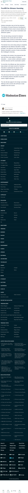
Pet (1, 228)
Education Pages (5, 381)
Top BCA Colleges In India (20, 434)
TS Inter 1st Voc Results (6, 398)
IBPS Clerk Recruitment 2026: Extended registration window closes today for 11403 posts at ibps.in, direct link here (20, 362)
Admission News (4, 209)
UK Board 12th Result (5, 418)
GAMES (2, 298)
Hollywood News (17, 191)
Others (2, 278)
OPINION (3, 258)
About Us (2, 449)
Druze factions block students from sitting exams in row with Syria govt (20, 350)
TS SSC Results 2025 (19, 401)
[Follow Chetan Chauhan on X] (14, 20)
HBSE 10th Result (18, 421)
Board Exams (16, 209)
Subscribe (24, 1)
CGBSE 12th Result (19, 415)
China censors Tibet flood (6, 314)
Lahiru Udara (16, 163)
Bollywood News (4, 191)
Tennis (15, 276)
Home (2, 4)
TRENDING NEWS (4, 310)
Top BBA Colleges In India (6, 430)
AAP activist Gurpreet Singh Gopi (7, 321)
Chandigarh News (4, 171)
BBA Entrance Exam (5, 438)
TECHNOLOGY (4, 268)
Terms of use (21, 449)
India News (16, 4)
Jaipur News (16, 176)
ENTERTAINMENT (4, 188)
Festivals (15, 221)
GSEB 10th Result (18, 427)
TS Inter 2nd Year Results (20, 398)
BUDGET (2, 248)
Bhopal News (16, 169)
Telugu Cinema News (5, 195)
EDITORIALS (3, 261)
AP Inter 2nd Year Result (6, 408)
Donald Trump (3, 319)
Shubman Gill (16, 156)
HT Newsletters (22, 452)
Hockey (2, 276)
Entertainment (23, 4)
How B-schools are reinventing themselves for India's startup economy (20, 356)
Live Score (3, 156)
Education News (17, 213)
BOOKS (2, 282)
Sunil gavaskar (17, 316)
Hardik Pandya (17, 159)
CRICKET (2, 152)
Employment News (18, 211)
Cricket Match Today (18, 154)
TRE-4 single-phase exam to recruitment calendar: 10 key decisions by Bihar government (6, 369)
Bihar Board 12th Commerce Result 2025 (6, 392)
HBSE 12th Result (5, 421)
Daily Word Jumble (4, 303)
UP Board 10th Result (19, 408)
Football (15, 274)
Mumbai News (4, 180)
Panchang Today (4, 326)
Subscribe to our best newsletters (14, 127)
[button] (1, 1)
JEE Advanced (18, 446)
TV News (16, 195)
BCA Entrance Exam (19, 438)
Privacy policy (3, 452)
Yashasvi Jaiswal (4, 161)
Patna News (3, 183)
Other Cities (16, 185)
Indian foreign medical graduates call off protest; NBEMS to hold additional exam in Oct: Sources (20, 369)
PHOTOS (2, 241)
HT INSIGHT (3, 285)
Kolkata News (3, 178)
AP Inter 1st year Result (19, 405)
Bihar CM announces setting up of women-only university (20, 374)
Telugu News (3, 340)
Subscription (3, 454)
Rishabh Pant (16, 161)
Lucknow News (17, 178)
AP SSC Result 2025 (5, 405)
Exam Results (3, 213)
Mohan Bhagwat (4, 312)
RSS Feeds (12, 456)
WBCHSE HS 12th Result (6, 427)
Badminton (3, 274)
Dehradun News (17, 171)
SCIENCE (2, 255)
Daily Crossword (17, 301)
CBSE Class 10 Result (19, 424)
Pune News (16, 183)
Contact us (12, 449)
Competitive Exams (4, 211)
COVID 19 (3, 295)
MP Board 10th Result (19, 391)
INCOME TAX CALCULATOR (6, 306)
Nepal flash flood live (18, 326)
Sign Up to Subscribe (14, 133)
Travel (15, 226)
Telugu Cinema (17, 336)
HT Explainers (17, 343)
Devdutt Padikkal (4, 159)
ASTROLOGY (3, 201)
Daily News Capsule (5, 130)
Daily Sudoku (3, 301)
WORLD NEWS (4, 145)
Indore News (3, 176)
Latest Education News (7, 347)
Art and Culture (4, 219)
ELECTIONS (3, 288)
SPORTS (2, 271)
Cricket (11, 4)
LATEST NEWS (4, 142)
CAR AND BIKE (4, 265)
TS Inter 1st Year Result (19, 395)
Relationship (3, 226)
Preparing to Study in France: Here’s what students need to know (6, 356)
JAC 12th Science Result (6, 415)
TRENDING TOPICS (5, 329)
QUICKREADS (4, 292)
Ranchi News (3, 185)
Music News (3, 193)
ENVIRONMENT (4, 251)
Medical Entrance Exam (6, 441)
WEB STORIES (4, 231)
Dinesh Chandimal (4, 163)
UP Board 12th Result (5, 411)
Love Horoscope (4, 323)
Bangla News (16, 338)
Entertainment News (5, 338)
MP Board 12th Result (5, 395)
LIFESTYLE (3, 217)
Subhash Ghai (3, 316)
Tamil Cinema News (18, 193)
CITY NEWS (3, 167)
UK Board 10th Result (19, 418)
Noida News (16, 180)
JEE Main (3, 446)
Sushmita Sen (16, 314)
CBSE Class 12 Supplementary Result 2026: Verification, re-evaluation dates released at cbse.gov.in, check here (6, 375)
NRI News (3, 343)
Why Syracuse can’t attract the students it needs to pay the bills (7, 350)
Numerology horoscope (18, 323)
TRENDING (3, 235)
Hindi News (16, 340)
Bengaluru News (4, 169)
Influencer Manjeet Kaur (19, 312)
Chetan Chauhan (8, 20)
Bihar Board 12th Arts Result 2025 (19, 388)
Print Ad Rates (13, 454)
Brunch (15, 219)
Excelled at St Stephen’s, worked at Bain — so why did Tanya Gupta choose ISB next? (6, 361)
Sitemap (2, 456)
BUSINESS (3, 238)
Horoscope (3, 203)
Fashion (2, 221)
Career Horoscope (17, 321)
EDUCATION (3, 206)
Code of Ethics (22, 454)
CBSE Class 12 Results (6, 424)
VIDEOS (2, 245)
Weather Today (13, 452)
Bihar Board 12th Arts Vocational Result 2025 (19, 384)
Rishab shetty (16, 319)
